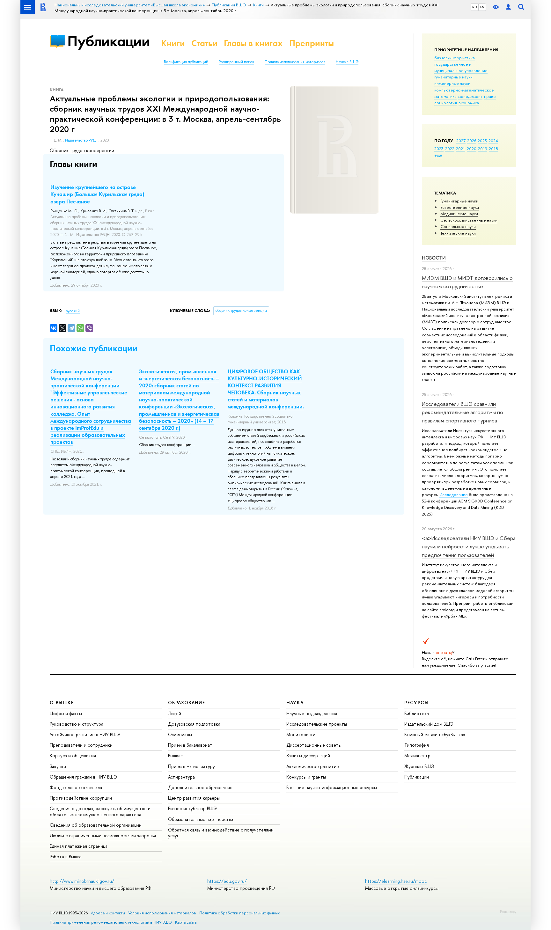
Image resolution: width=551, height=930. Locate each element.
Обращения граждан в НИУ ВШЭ (83, 777)
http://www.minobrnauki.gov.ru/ (82, 881)
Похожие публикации (93, 348)
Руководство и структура (76, 724)
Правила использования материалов (295, 61)
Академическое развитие (312, 766)
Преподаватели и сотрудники (81, 745)
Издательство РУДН (82, 140)
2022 (449, 148)
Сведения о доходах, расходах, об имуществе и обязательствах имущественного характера (100, 811)
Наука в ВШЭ (347, 61)
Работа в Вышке (66, 856)
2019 (482, 148)
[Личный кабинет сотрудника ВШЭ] (508, 7)
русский (73, 310)
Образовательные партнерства (200, 819)
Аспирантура (181, 777)
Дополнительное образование (200, 787)
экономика (469, 103)
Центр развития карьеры (194, 798)
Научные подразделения (311, 713)
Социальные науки (458, 226)
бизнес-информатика (454, 58)
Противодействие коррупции (81, 798)
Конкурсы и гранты (306, 777)
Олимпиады (180, 734)
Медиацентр (417, 755)
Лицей (174, 713)
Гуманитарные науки (459, 201)
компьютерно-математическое (464, 90)
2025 (482, 140)
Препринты (311, 43)
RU (474, 7)
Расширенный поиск (236, 61)
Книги (173, 43)
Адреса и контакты (108, 913)
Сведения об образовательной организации (96, 825)
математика (445, 96)
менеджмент (470, 96)
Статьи (204, 43)
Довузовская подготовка (194, 724)
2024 (493, 140)
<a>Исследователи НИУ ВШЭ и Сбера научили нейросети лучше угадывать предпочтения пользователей (469, 546)
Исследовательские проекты (316, 724)
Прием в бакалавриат (190, 745)
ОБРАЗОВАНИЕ (186, 702)
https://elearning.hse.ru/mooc (396, 881)
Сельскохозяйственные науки (468, 220)
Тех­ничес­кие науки (458, 233)
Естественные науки (459, 207)
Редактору (508, 911)
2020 (471, 148)
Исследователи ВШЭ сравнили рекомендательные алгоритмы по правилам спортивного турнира (462, 412)
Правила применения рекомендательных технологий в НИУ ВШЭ (111, 922)
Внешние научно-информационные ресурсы (331, 787)
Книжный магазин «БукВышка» (435, 734)
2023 (439, 148)
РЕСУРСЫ (416, 702)
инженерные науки (452, 83)
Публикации (108, 41)
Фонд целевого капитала (76, 787)
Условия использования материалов (162, 913)
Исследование (453, 494)
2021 (460, 148)
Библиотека (416, 713)
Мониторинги (300, 734)
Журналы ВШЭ (419, 766)
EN (482, 7)
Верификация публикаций (186, 61)
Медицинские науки (459, 213)
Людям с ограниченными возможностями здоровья (103, 835)
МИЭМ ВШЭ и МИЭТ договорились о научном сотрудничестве (467, 282)
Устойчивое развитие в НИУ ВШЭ (85, 734)
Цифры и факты (66, 713)
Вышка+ (176, 755)
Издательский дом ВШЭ (428, 724)
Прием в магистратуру (191, 766)
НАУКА (295, 702)
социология (445, 103)
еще (438, 155)
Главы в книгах (253, 43)
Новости (434, 257)
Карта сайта (185, 922)
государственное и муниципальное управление (461, 67)
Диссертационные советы (314, 745)
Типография (416, 745)
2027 (461, 140)
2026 (471, 140)
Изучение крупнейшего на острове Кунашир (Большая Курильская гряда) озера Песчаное (97, 194)
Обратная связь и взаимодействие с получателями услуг (221, 832)
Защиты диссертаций (308, 755)
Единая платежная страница (78, 846)
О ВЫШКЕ (62, 702)
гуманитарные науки (453, 77)
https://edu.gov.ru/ (227, 881)
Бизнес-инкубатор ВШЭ (192, 808)
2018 (493, 148)
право (490, 96)
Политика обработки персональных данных (239, 913)
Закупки (58, 766)
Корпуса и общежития (73, 755)
